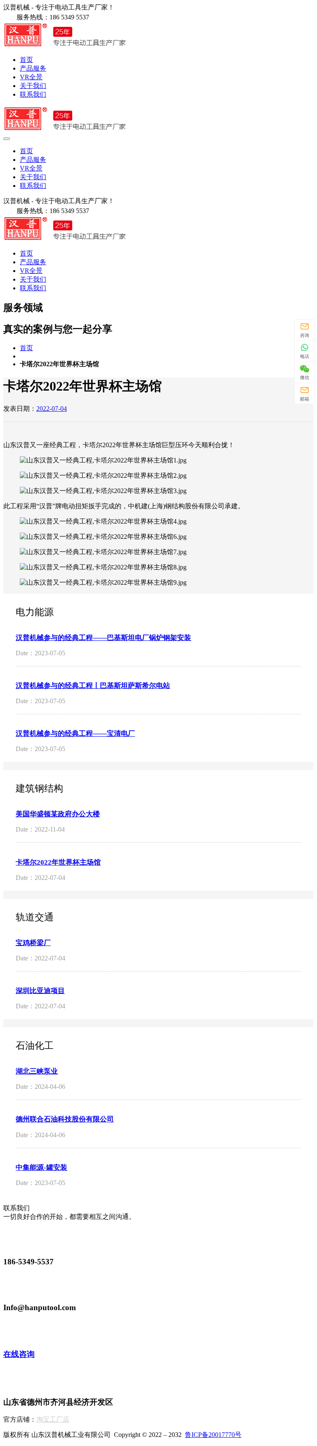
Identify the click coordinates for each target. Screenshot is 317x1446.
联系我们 (33, 94)
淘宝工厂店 (52, 1419)
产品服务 (33, 68)
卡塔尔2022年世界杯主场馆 (58, 862)
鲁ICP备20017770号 (213, 1434)
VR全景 (31, 77)
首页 (26, 59)
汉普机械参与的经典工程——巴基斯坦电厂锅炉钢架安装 (103, 638)
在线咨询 (19, 1354)
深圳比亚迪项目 (40, 991)
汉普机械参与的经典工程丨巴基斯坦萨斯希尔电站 (93, 686)
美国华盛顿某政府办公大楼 (58, 814)
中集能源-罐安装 (41, 1167)
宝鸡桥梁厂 (33, 943)
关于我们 (33, 85)
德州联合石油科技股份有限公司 (65, 1119)
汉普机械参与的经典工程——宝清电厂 (75, 733)
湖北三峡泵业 (37, 1071)
